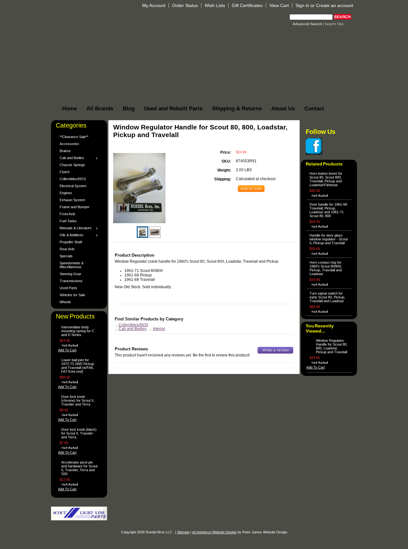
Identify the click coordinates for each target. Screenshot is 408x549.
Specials (66, 256)
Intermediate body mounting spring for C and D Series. (77, 331)
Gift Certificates (247, 5)
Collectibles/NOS (73, 179)
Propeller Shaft (71, 242)
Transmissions (71, 281)
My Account (153, 5)
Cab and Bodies (70, 158)
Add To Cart (67, 350)
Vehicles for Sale (72, 295)
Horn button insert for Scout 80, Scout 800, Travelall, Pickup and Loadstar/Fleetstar (326, 179)
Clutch (64, 172)
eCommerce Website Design (214, 532)
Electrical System (73, 186)
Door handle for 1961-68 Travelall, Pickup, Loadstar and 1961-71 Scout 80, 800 (328, 210)
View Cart (279, 5)
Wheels (65, 302)
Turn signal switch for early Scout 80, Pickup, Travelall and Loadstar (327, 297)
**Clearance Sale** (74, 137)
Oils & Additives (70, 235)
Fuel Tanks (68, 221)
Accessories (69, 144)
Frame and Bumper (75, 207)
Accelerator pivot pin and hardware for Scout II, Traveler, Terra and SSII (79, 468)
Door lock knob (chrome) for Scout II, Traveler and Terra (77, 400)
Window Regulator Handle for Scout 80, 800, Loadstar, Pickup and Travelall (331, 346)
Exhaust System (72, 200)
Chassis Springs (72, 165)
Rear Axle (67, 249)
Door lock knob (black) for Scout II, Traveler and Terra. (79, 433)
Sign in (302, 5)
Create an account (334, 5)
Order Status (185, 5)
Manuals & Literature (73, 228)
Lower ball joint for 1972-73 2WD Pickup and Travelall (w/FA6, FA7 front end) (77, 365)
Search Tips (334, 24)
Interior (159, 329)
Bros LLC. (158, 21)
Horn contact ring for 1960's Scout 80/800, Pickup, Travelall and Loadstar (326, 268)
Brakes (65, 151)
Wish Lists (215, 5)
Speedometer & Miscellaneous (72, 265)
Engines (66, 193)
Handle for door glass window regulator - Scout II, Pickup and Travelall (329, 239)
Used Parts (68, 288)
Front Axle (67, 214)
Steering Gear (70, 274)
